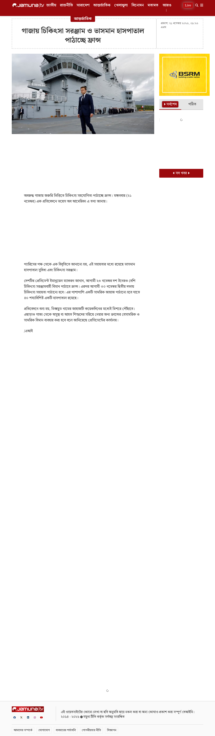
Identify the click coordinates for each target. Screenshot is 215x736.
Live (188, 5)
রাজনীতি (66, 5)
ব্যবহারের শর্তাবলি (66, 730)
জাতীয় (51, 5)
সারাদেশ (83, 5)
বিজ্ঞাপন (111, 730)
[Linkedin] (28, 717)
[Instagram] (35, 717)
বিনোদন (138, 5)
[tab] (170, 104)
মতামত (152, 5)
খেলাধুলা (121, 5)
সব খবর (181, 173)
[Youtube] (41, 717)
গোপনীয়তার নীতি (91, 730)
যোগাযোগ (44, 730)
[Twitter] (21, 717)
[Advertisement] (83, 161)
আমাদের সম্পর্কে (23, 730)
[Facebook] (14, 717)
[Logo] (28, 5)
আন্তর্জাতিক (102, 5)
